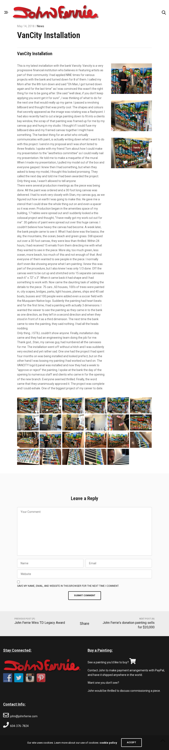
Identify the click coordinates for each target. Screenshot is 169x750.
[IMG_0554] (118, 440)
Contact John (96, 670)
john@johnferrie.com (24, 716)
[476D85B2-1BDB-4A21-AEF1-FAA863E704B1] (118, 457)
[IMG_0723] (28, 440)
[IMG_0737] (96, 405)
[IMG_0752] (28, 405)
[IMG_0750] (50, 405)
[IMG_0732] (28, 422)
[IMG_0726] (96, 422)
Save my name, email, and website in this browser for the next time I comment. (68, 586)
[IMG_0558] (73, 440)
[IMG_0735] (118, 405)
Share (84, 623)
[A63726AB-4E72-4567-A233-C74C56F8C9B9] (73, 457)
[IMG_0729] (73, 422)
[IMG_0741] (73, 405)
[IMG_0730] (50, 422)
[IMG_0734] (141, 405)
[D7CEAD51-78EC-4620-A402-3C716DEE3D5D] (28, 457)
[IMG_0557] (96, 440)
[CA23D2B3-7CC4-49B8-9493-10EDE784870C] (50, 457)
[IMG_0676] (50, 440)
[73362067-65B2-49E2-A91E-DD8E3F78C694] (96, 457)
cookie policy (108, 742)
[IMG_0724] (141, 422)
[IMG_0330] (141, 440)
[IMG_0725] (118, 422)
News (40, 26)
